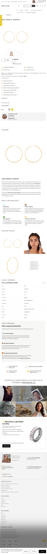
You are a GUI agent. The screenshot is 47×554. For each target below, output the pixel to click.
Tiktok (4, 476)
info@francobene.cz (35, 467)
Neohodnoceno (8, 14)
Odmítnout (34, 551)
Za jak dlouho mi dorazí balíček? (8, 531)
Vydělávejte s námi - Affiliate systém (9, 492)
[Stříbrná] (9, 109)
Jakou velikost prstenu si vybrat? (9, 532)
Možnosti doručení (17, 63)
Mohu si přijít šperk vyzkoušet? (8, 534)
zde (7, 552)
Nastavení (26, 551)
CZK (37, 5)
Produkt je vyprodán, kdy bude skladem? (10, 536)
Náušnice (3, 519)
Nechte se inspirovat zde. (25, 358)
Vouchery (3, 523)
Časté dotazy (4, 490)
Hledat (33, 5)
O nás (5, 1)
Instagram (10, 476)
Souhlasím (42, 551)
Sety (2, 513)
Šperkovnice (4, 521)
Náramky (3, 518)
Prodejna (8, 1)
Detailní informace (4, 98)
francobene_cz (28, 382)
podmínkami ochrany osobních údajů (18, 443)
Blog (2, 1)
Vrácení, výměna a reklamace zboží (9, 483)
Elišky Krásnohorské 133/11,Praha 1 (7, 468)
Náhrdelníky (4, 516)
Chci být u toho (6, 446)
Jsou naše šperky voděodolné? (8, 529)
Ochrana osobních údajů (6, 488)
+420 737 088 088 (42, 0)
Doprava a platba (5, 485)
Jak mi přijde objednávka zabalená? (9, 537)
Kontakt (24, 1)
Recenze (20, 1)
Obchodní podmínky (5, 487)
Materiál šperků (14, 1)
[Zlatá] (12, 109)
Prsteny (3, 514)
